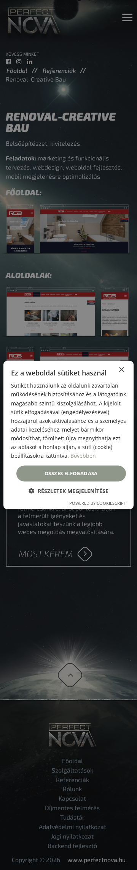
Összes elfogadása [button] (71, 473)
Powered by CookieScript (97, 503)
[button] (68, 490)
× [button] (121, 370)
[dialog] (68, 435)
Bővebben (83, 455)
